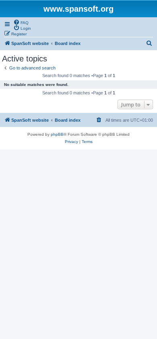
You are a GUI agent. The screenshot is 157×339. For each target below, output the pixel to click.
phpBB (57, 134)
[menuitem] (21, 22)
